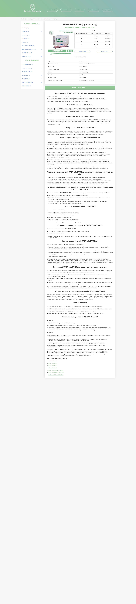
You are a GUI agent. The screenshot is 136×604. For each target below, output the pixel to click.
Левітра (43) (25, 35)
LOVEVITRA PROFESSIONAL (56, 372)
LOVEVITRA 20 (52, 363)
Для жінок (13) (26, 86)
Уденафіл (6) (26, 78)
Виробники (107, 10)
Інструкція (104, 51)
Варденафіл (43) (27, 71)
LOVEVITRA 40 (52, 365)
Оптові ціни (79, 10)
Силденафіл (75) (27, 64)
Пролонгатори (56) (28, 45)
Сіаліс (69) (25, 31)
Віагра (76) (25, 28)
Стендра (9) (25, 38)
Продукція (52, 10)
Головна (23, 19)
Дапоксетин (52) (27, 82)
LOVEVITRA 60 (52, 368)
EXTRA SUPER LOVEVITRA (55, 375)
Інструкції (65, 10)
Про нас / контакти (93, 10)
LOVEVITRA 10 (52, 361)
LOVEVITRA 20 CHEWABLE (56, 370)
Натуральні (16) (27, 52)
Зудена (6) (25, 42)
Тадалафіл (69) (27, 68)
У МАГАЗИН (82, 51)
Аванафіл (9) (26, 75)
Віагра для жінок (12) (29, 49)
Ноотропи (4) (26, 56)
